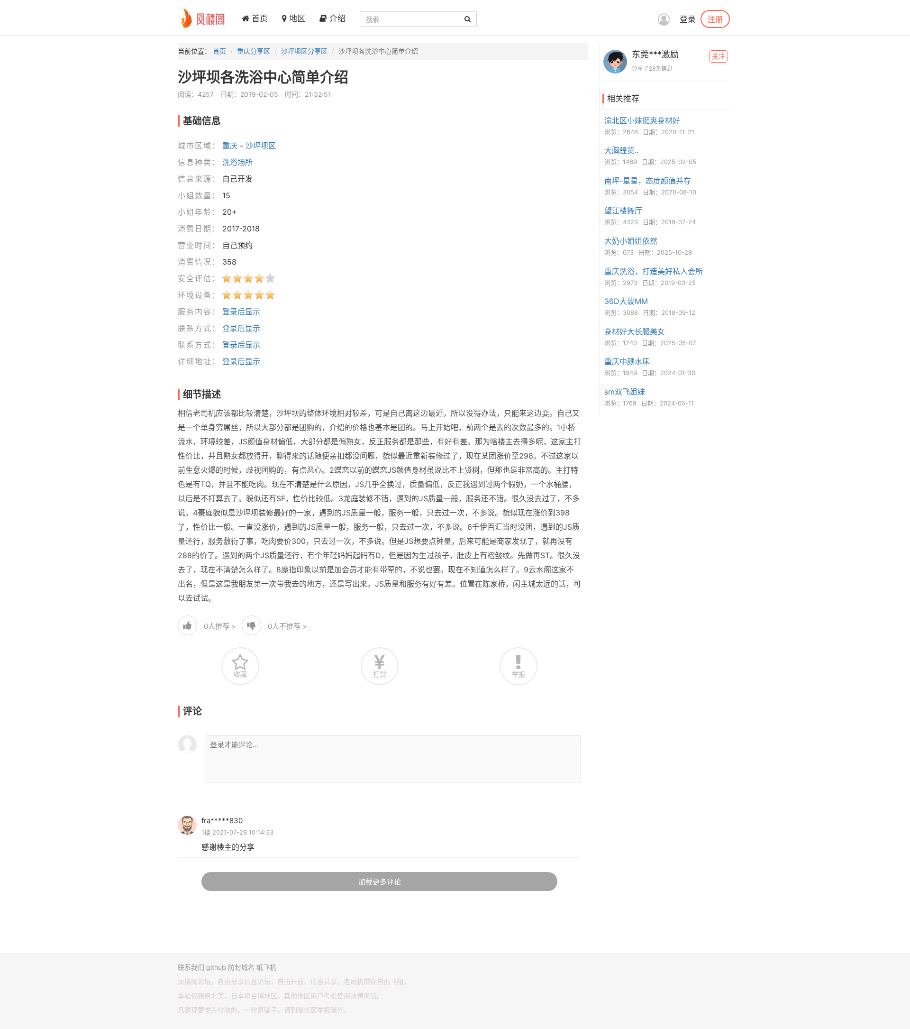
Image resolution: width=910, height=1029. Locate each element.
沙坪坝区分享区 (304, 51)
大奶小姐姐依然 (630, 241)
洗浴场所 (237, 162)
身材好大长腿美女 (634, 331)
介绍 (336, 18)
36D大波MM (626, 301)
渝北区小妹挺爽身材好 (642, 120)
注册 (715, 19)
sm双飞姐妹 (624, 391)
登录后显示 (241, 311)
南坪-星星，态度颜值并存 (647, 180)
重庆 (229, 145)
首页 (258, 18)
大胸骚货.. (621, 150)
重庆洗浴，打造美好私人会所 (653, 271)
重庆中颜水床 (627, 361)
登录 (688, 19)
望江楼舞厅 (623, 210)
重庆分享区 (253, 51)
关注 (718, 56)
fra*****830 (222, 820)
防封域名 (241, 967)
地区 (296, 18)
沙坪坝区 (261, 145)
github (216, 967)
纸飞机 (266, 967)
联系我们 (191, 967)
